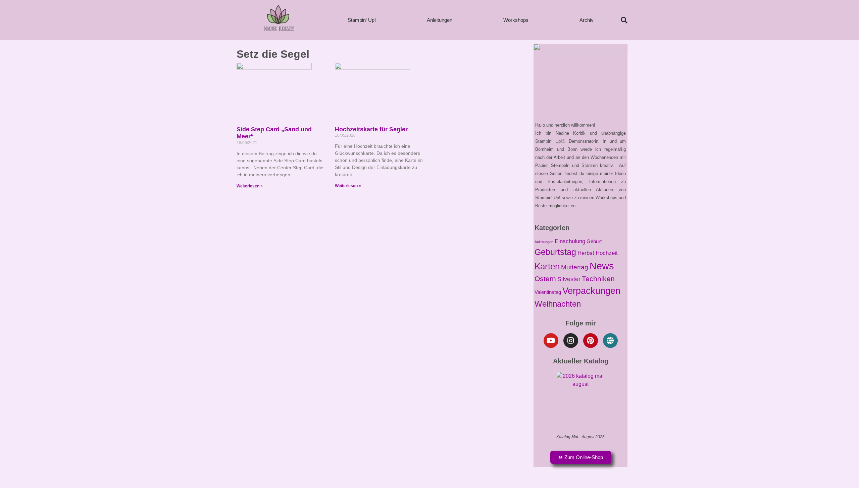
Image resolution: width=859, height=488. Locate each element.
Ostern (545, 278)
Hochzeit (607, 253)
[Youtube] (551, 340)
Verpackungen (591, 290)
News (602, 265)
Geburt (594, 241)
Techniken (598, 278)
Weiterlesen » (250, 186)
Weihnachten (558, 303)
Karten (547, 266)
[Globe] (610, 340)
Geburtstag (555, 252)
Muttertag (574, 267)
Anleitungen (439, 20)
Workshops (515, 20)
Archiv (586, 20)
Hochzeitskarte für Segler (371, 129)
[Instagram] (570, 340)
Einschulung (570, 241)
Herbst (585, 253)
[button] (624, 20)
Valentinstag (548, 292)
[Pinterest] (590, 340)
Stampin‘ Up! (362, 20)
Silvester (568, 278)
